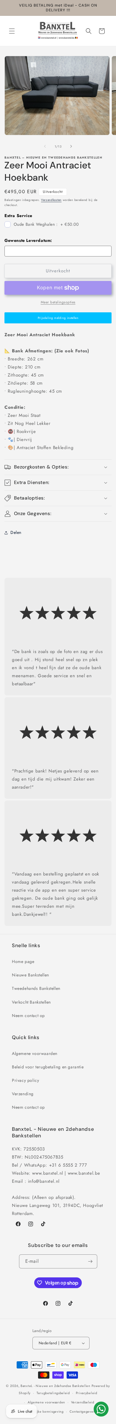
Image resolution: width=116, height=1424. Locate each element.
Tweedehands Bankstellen (36, 988)
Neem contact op (28, 1016)
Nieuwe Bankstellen (30, 975)
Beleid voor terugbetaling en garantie (48, 1067)
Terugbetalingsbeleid (53, 1393)
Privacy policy (25, 1080)
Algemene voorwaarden (34, 1053)
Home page (23, 961)
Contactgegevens (83, 1411)
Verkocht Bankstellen (31, 1002)
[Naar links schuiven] (44, 146)
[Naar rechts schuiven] (71, 146)
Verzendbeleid (82, 1402)
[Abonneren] (90, 1261)
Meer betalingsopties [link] (58, 302)
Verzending (23, 1094)
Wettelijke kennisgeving (44, 1411)
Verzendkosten (51, 200)
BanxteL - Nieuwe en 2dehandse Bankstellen (55, 1385)
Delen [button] (15, 532)
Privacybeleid (86, 1393)
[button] (11, 31)
